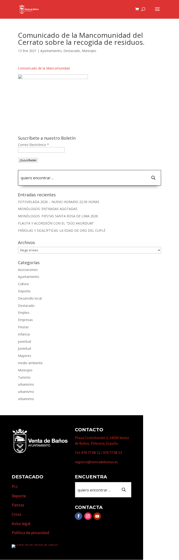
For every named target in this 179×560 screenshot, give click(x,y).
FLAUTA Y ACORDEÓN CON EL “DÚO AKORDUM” (56, 223)
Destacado (71, 50)
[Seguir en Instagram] (88, 516)
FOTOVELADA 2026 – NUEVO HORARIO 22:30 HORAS (58, 202)
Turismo (24, 377)
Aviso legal (21, 523)
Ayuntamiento (51, 50)
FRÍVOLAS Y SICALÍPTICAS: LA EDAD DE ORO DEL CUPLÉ (61, 230)
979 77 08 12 (90, 452)
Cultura (23, 284)
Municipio (89, 50)
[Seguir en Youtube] (97, 516)
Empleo (23, 312)
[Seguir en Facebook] (78, 516)
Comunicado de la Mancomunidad (44, 68)
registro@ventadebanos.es (96, 462)
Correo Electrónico (33, 144)
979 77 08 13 (112, 452)
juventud (24, 341)
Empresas (25, 320)
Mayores (24, 355)
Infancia (24, 334)
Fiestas (23, 327)
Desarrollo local (30, 298)
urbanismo (26, 384)
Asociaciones (28, 269)
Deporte (24, 291)
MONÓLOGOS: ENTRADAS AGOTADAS (47, 209)
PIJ (14, 486)
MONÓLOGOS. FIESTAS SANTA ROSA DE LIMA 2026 (58, 216)
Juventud (24, 348)
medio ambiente (30, 363)
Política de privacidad (30, 532)
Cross (16, 514)
